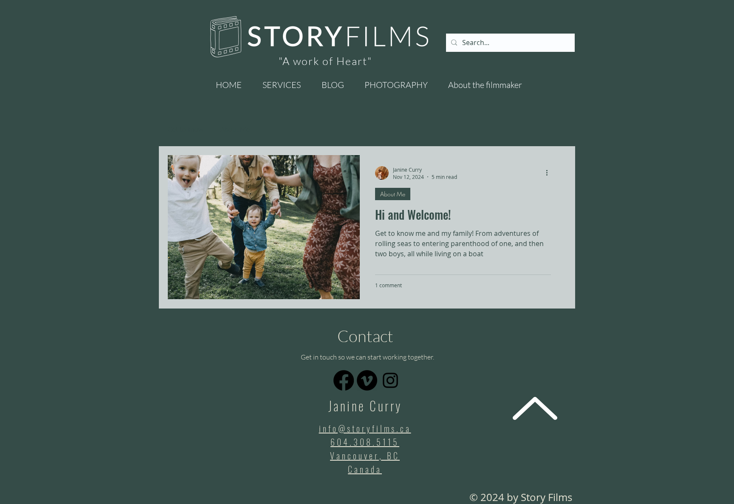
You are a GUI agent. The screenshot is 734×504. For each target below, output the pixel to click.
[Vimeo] (367, 380)
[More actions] (550, 173)
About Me (235, 129)
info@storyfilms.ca (365, 428)
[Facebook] (343, 380)
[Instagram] (390, 380)
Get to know (185, 129)
